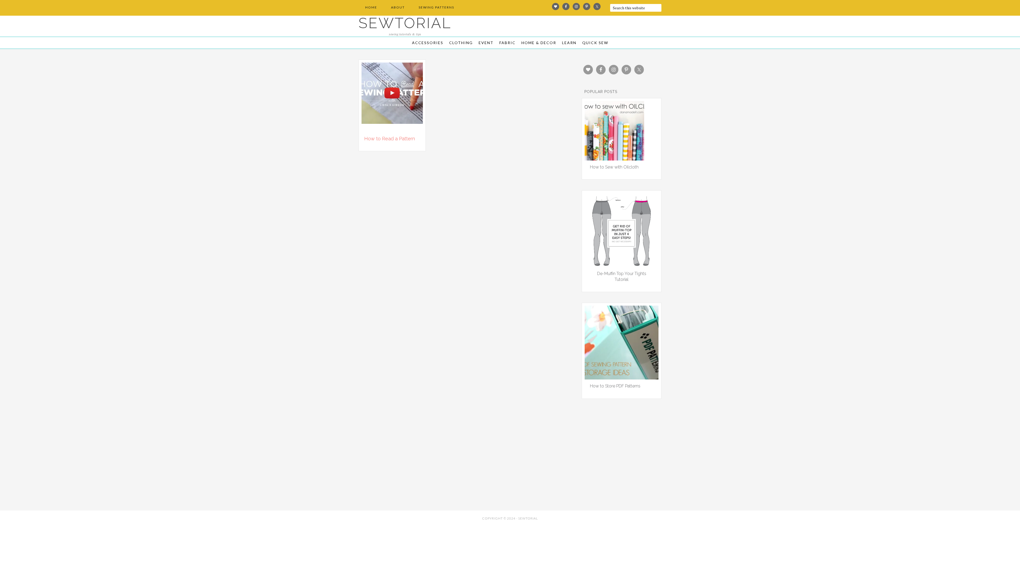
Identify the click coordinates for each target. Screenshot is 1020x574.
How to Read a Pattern (389, 138)
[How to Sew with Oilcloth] (614, 159)
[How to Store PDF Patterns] (621, 378)
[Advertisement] (406, 469)
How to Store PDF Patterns (615, 386)
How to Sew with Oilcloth (614, 167)
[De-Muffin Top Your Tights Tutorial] (621, 265)
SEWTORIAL (405, 23)
